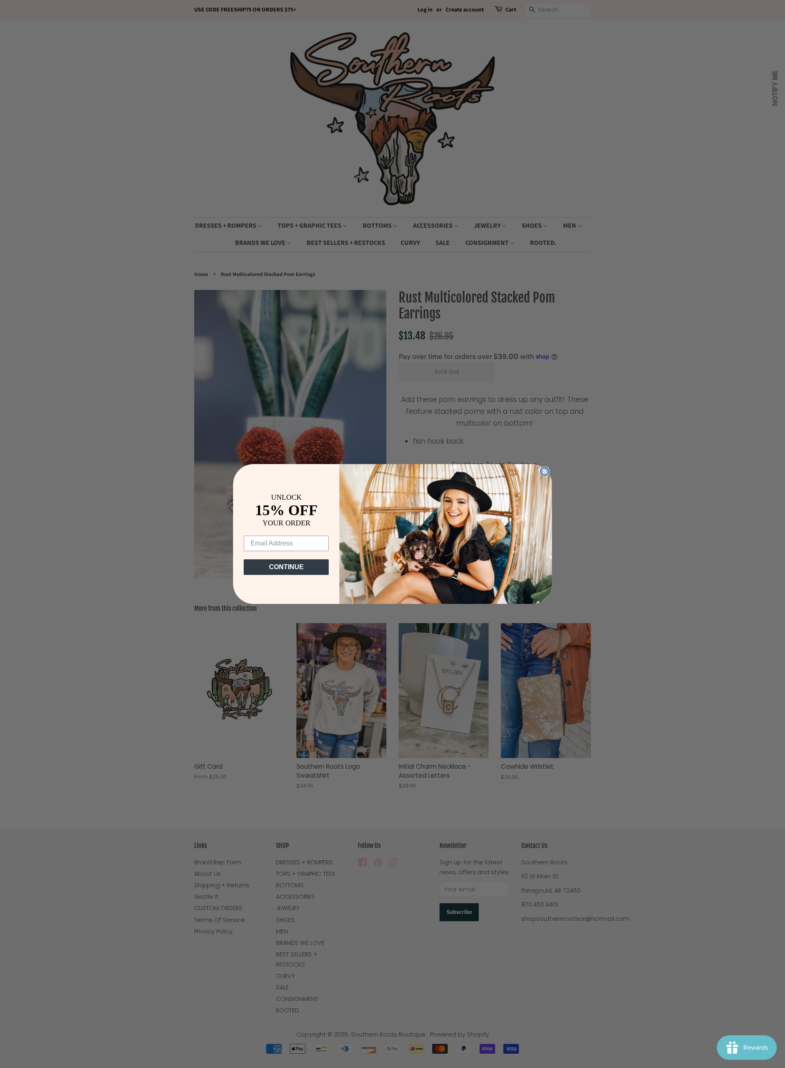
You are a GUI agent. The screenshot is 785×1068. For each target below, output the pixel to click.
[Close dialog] (545, 471)
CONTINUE (286, 566)
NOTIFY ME (775, 88)
